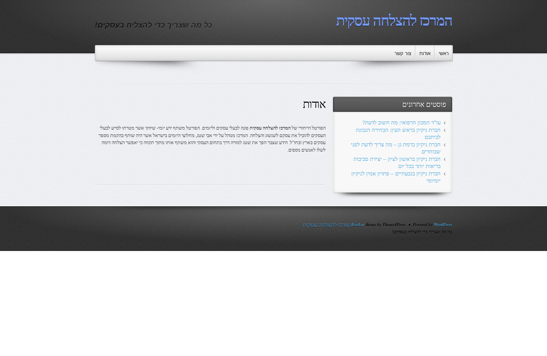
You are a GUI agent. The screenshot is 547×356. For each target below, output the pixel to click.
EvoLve (358, 225)
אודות (425, 53)
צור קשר (402, 53)
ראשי (444, 53)
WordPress (443, 225)
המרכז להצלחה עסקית (394, 20)
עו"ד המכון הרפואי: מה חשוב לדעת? (401, 122)
